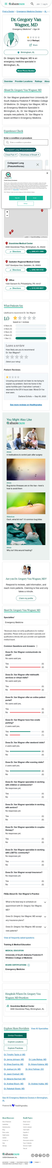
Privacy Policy (16, 189)
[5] (26, 356)
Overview (8, 81)
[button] (36, 646)
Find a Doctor (8, 11)
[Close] (47, 173)
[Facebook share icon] (33, 1156)
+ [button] (7, 211)
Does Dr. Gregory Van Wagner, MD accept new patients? (24, 928)
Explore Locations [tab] (15, 1041)
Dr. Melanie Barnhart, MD (15, 1078)
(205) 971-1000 (38, 251)
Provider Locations (24, 81)
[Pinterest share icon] (48, 1156)
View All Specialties (39, 1028)
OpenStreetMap (35, 237)
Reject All (17, 197)
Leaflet (26, 237)
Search (32, 3)
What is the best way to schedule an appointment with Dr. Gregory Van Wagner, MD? (24, 905)
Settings (25, 203)
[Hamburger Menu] (6, 4)
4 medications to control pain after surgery (24, 454)
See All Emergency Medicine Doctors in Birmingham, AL (25, 1099)
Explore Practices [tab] (15, 1048)
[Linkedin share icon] (40, 1156)
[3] (16, 356)
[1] (7, 356)
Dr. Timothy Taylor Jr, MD (14, 1054)
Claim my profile (26, 598)
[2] (11, 356)
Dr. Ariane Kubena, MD (38, 1064)
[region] (26, 189)
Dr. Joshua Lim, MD (12, 1069)
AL (45, 11)
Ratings (38, 81)
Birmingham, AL (27, 52)
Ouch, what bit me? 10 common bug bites (24, 519)
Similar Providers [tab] (15, 1035)
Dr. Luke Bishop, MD (37, 1059)
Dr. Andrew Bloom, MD (13, 1083)
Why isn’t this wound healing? (19, 550)
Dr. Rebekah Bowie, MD (14, 1088)
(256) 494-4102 (38, 269)
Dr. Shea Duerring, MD (13, 1064)
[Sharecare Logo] (16, 4)
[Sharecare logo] (26, 1154)
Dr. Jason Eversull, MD (13, 1074)
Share (35, 45)
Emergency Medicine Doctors (29, 11)
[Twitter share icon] (44, 1156)
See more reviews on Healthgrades (26, 404)
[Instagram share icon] (36, 1156)
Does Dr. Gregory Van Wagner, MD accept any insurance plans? (24, 918)
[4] (21, 356)
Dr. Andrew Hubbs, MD (38, 1083)
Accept (34, 197)
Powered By (7, 1105)
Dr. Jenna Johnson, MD (14, 1059)
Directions (16, 251)
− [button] (7, 215)
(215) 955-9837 (38, 288)
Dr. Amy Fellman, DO (35, 1069)
